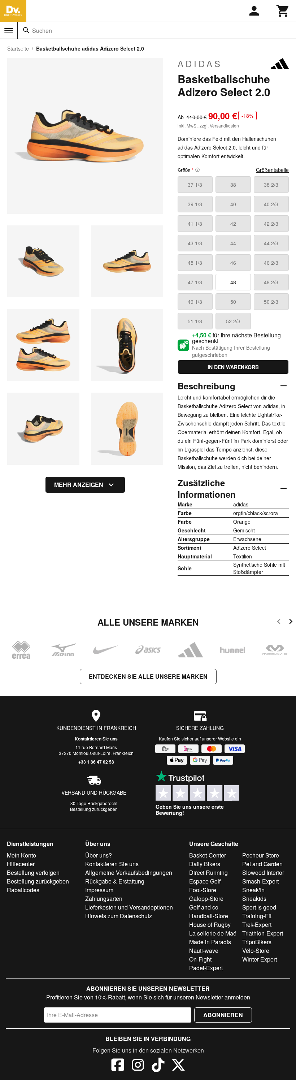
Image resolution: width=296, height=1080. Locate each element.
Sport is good (259, 907)
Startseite (18, 48)
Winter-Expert (259, 959)
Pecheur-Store (260, 855)
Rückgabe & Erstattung (114, 881)
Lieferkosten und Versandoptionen (129, 907)
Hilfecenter (21, 864)
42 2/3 (271, 223)
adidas (200, 63)
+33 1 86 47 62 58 (96, 762)
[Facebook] (117, 1066)
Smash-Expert (260, 881)
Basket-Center (207, 855)
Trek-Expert (256, 924)
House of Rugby (210, 924)
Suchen (42, 30)
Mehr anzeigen (78, 484)
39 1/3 (195, 204)
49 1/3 (195, 301)
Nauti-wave (203, 950)
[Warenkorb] (283, 11)
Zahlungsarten (103, 898)
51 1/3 (195, 321)
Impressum (99, 890)
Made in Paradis (210, 942)
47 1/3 (195, 282)
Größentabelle (272, 169)
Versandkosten (224, 125)
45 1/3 (195, 262)
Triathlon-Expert (262, 933)
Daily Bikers (204, 864)
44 (233, 243)
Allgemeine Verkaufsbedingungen (128, 872)
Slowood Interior (263, 872)
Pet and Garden (262, 864)
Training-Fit (256, 916)
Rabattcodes (23, 890)
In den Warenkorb (233, 367)
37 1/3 (195, 184)
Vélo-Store (255, 950)
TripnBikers (256, 942)
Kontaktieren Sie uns (96, 739)
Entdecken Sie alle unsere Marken (148, 676)
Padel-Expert (206, 968)
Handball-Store (208, 916)
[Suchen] (26, 30)
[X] (178, 1066)
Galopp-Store (206, 898)
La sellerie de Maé (212, 933)
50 (233, 301)
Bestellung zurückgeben (94, 809)
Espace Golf (205, 881)
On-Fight (200, 959)
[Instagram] (138, 1066)
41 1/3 (195, 223)
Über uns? (98, 855)
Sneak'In (253, 890)
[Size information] (197, 169)
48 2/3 (271, 282)
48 (233, 282)
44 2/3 (271, 243)
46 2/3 (271, 262)
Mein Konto (21, 855)
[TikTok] (158, 1066)
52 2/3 (233, 321)
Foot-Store (202, 890)
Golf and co (203, 907)
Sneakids (254, 898)
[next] (291, 622)
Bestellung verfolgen (33, 872)
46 (233, 262)
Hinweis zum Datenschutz (118, 916)
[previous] (279, 622)
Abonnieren (223, 1015)
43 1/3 (195, 243)
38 (233, 184)
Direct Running (208, 872)
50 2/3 (271, 301)
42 (233, 223)
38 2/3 (271, 184)
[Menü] (8, 30)
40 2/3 (271, 204)
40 (233, 204)
